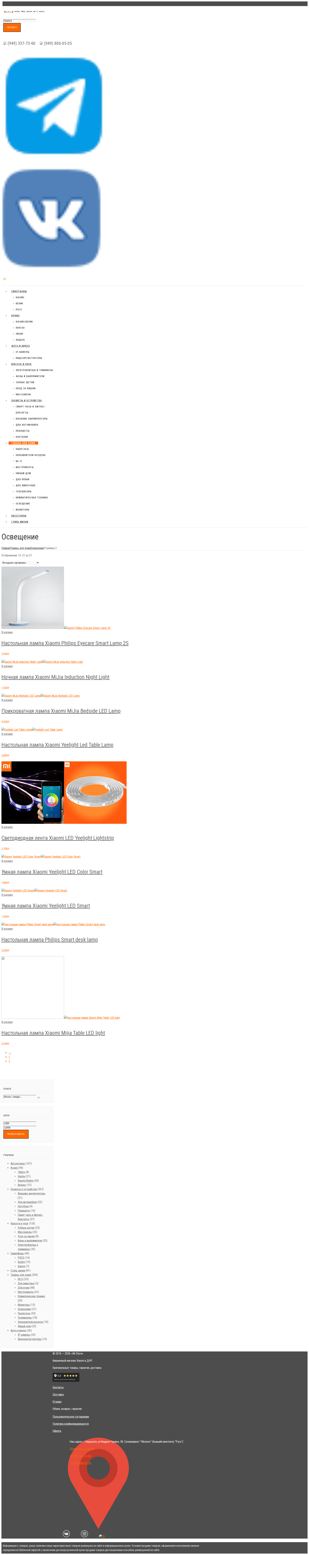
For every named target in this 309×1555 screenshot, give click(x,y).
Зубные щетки (26, 1229)
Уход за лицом (26, 1237)
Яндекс (22, 1186)
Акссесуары (18, 1164)
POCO (21, 1259)
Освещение (37, 549)
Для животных (26, 1284)
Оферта (57, 1432)
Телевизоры (25, 1319)
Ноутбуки (23, 1207)
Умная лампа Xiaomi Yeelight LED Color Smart (51, 873)
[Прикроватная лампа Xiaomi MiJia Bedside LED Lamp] (21, 697)
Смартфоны (17, 1254)
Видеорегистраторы (29, 1340)
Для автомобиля (27, 1203)
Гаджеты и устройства (24, 1190)
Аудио (14, 1169)
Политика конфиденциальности (71, 1425)
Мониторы (24, 1306)
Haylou (21, 1177)
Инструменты (26, 1293)
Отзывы (57, 1403)
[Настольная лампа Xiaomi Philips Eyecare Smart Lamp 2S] (32, 629)
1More (21, 1173)
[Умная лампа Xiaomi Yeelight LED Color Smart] (21, 858)
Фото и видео (18, 1331)
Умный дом (24, 1327)
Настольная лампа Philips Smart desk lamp (49, 941)
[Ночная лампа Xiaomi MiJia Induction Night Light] (21, 663)
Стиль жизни (18, 1272)
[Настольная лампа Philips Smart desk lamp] (27, 925)
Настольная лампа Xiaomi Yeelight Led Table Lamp (57, 746)
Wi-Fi (20, 1280)
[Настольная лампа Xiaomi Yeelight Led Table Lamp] (16, 730)
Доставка (58, 1395)
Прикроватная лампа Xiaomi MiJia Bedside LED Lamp (61, 712)
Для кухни (23, 1289)
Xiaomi (21, 1267)
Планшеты (24, 1212)
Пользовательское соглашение (71, 1418)
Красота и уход (19, 1224)
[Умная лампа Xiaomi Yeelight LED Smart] (17, 892)
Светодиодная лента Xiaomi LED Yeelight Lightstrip (57, 839)
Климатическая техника (31, 1297)
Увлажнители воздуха (30, 1323)
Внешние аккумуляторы (31, 1194)
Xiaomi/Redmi (25, 1182)
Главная (5, 549)
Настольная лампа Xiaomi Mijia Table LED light (53, 1034)
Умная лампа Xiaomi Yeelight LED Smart (45, 907)
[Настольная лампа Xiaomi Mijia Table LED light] (32, 1019)
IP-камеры (24, 1336)
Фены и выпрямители (30, 1242)
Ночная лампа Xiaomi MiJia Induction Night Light (55, 678)
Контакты (58, 1388)
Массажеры (25, 1233)
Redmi (21, 1263)
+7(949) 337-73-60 (80, 1457)
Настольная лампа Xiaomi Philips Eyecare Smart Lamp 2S (65, 644)
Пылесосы (24, 1314)
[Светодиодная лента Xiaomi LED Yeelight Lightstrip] (32, 824)
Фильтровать (16, 1135)
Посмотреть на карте (82, 1450)
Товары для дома (20, 549)
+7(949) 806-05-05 (80, 1464)
